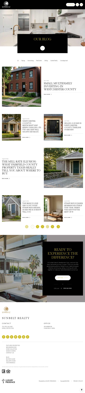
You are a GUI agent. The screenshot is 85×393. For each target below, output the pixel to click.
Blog (7, 357)
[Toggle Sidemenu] (81, 4)
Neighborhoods (11, 347)
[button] (63, 277)
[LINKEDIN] (11, 337)
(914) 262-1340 (67, 288)
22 (52, 226)
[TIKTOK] (27, 337)
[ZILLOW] (23, 337)
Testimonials (10, 362)
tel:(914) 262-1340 (7, 326)
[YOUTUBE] (15, 337)
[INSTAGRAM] (7, 337)
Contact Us (70, 4)
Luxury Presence (50, 381)
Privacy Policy (78, 381)
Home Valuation (11, 349)
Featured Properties (13, 345)
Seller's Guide (11, 361)
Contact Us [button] (10, 352)
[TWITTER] (19, 337)
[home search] (77, 4)
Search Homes (11, 351)
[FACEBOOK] (3, 337)
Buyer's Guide (10, 359)
